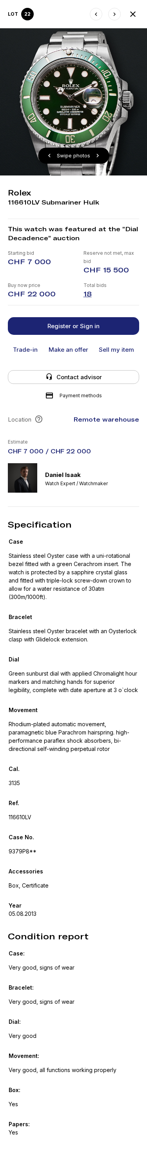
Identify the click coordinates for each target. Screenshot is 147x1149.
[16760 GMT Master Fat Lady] (96, 14)
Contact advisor (79, 377)
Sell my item (116, 349)
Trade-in (25, 349)
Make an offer (68, 349)
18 (87, 294)
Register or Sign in (73, 326)
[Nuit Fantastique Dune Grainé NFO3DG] (114, 14)
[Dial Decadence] (133, 14)
